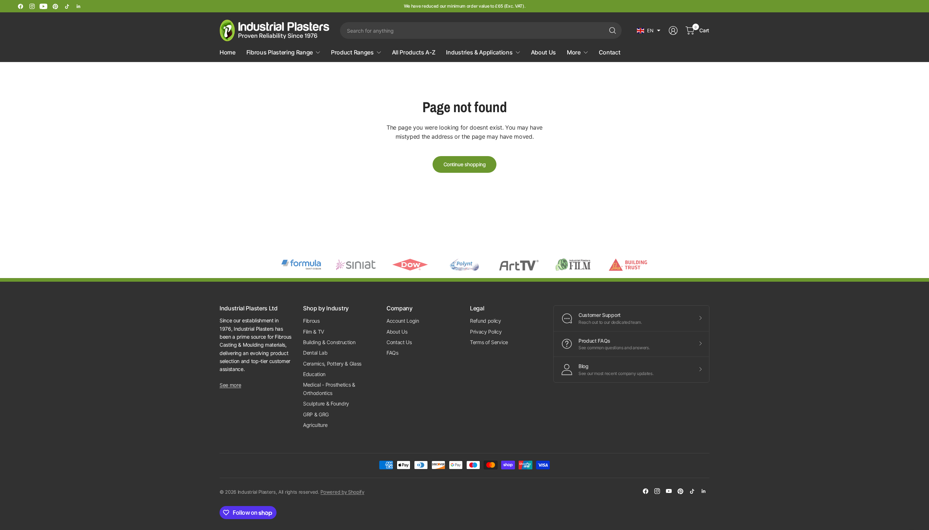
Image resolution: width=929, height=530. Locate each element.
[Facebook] (20, 6)
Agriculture (315, 425)
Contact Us (399, 342)
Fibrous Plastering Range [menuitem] (279, 52)
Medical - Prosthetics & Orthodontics (329, 389)
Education (314, 374)
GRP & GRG (316, 414)
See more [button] (230, 385)
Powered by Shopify (342, 492)
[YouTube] (43, 6)
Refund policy (485, 321)
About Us (396, 332)
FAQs (392, 353)
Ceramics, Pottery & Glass (332, 363)
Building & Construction (329, 342)
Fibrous (311, 321)
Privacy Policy (486, 332)
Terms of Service (489, 342)
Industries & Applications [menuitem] (479, 52)
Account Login (402, 321)
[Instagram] (32, 6)
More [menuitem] (574, 52)
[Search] (612, 30)
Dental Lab (315, 353)
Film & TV (313, 332)
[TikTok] (67, 6)
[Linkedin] (78, 6)
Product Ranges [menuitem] (352, 52)
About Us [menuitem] (543, 52)
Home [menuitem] (228, 52)
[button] (649, 30)
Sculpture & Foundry (326, 403)
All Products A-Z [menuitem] (413, 52)
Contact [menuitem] (610, 52)
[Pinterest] (55, 6)
